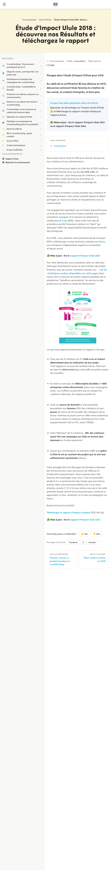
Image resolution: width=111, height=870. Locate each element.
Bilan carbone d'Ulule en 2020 (95, 559)
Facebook (73, 542)
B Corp (63, 220)
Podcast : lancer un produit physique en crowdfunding (60, 561)
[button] (4, 4)
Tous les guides (29, 19)
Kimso (102, 241)
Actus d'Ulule (45, 19)
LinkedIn (92, 542)
